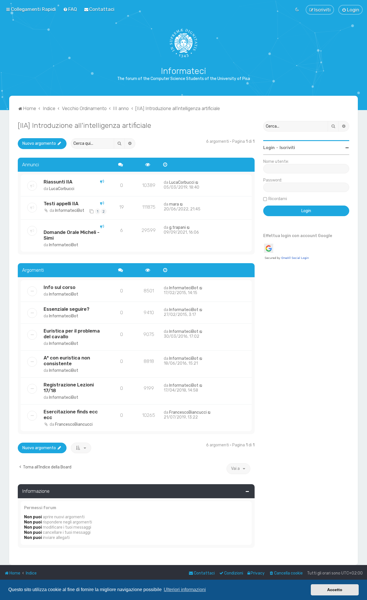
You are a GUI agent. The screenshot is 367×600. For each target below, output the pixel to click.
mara (174, 204)
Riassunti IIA (58, 182)
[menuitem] (70, 9)
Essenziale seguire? (66, 309)
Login (269, 147)
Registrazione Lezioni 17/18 (69, 387)
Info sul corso (59, 287)
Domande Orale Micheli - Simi (71, 235)
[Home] (184, 43)
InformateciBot (69, 210)
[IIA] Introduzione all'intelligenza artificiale (84, 125)
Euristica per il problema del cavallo (72, 333)
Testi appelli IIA (61, 203)
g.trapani (177, 227)
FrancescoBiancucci (74, 424)
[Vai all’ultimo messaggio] (197, 182)
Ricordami (277, 198)
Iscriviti (287, 147)
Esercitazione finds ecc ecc (71, 414)
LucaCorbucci (61, 188)
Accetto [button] (334, 589)
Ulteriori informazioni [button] (185, 589)
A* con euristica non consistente (67, 360)
